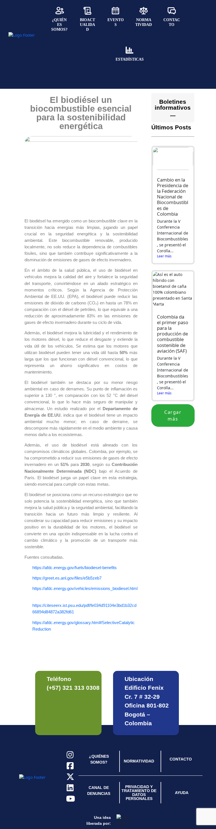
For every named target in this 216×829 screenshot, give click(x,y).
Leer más (164, 256)
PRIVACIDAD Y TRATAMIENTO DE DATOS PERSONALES (139, 792)
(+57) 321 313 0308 (73, 687)
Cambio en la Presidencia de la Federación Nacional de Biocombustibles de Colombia (172, 196)
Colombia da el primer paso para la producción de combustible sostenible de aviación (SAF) (172, 333)
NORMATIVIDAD (139, 761)
